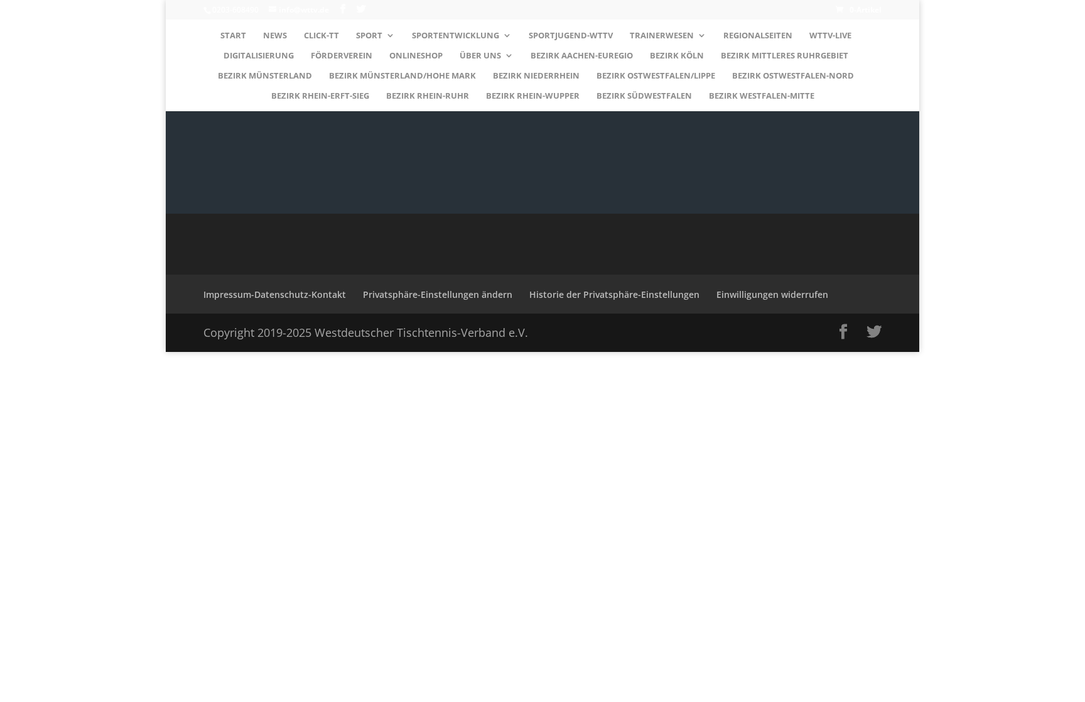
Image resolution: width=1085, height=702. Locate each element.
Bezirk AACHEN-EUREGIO (582, 56)
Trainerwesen (662, 36)
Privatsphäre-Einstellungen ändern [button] (437, 294)
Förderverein (341, 56)
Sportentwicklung (455, 36)
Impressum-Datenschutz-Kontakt (274, 294)
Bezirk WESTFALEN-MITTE (761, 96)
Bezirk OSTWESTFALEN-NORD (793, 76)
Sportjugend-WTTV (571, 36)
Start (233, 36)
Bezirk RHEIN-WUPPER (533, 96)
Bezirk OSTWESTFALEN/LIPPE (655, 76)
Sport (369, 36)
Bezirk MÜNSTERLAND (265, 76)
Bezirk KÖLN (677, 56)
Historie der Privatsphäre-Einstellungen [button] (614, 294)
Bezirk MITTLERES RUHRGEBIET (784, 56)
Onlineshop (416, 56)
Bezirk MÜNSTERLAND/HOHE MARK (402, 76)
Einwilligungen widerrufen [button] (772, 294)
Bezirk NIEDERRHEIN (536, 76)
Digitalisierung (259, 56)
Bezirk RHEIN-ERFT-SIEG (320, 96)
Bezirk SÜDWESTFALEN (644, 96)
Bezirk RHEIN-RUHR (427, 96)
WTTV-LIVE (830, 36)
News (275, 36)
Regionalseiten (757, 36)
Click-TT (321, 36)
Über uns (480, 56)
